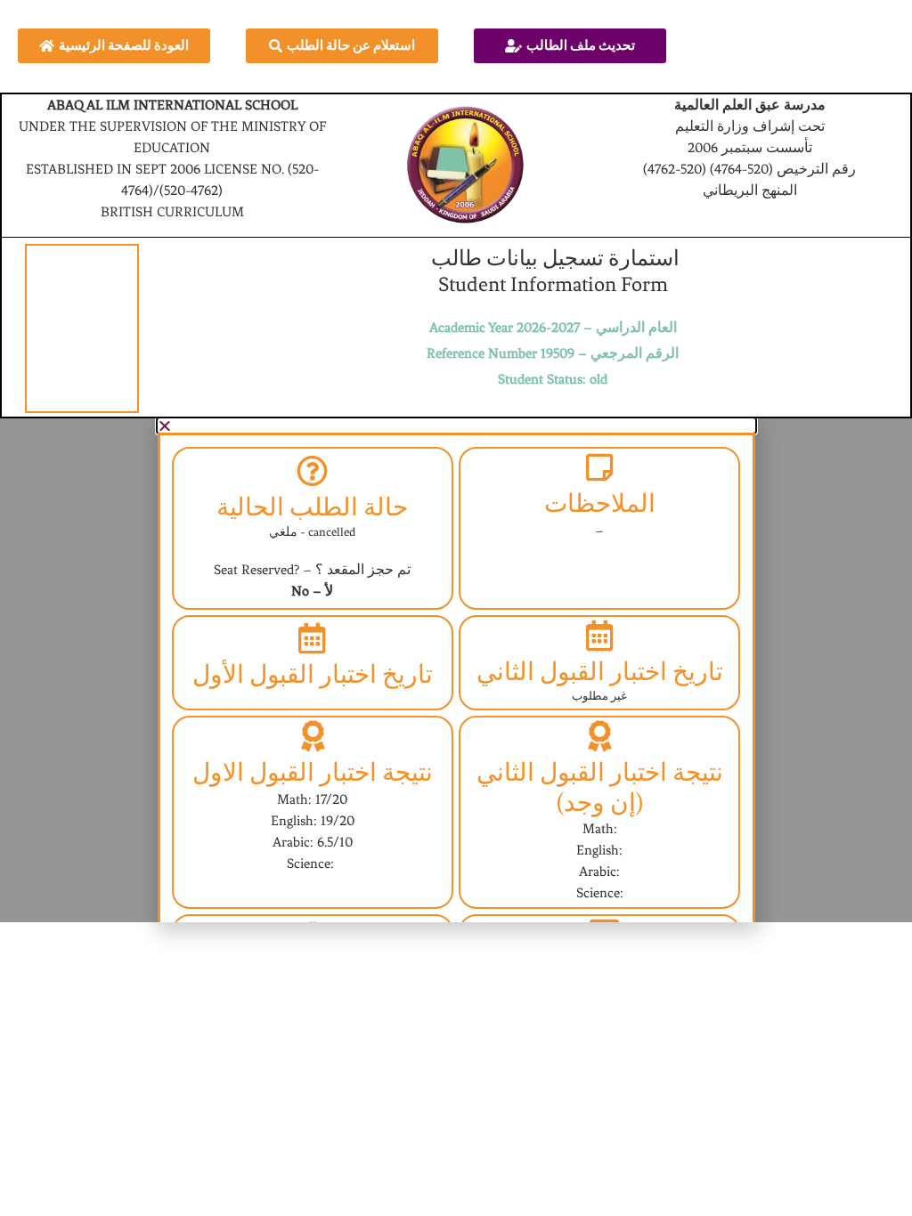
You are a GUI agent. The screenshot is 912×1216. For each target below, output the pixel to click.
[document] (456, 670)
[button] (456, 425)
